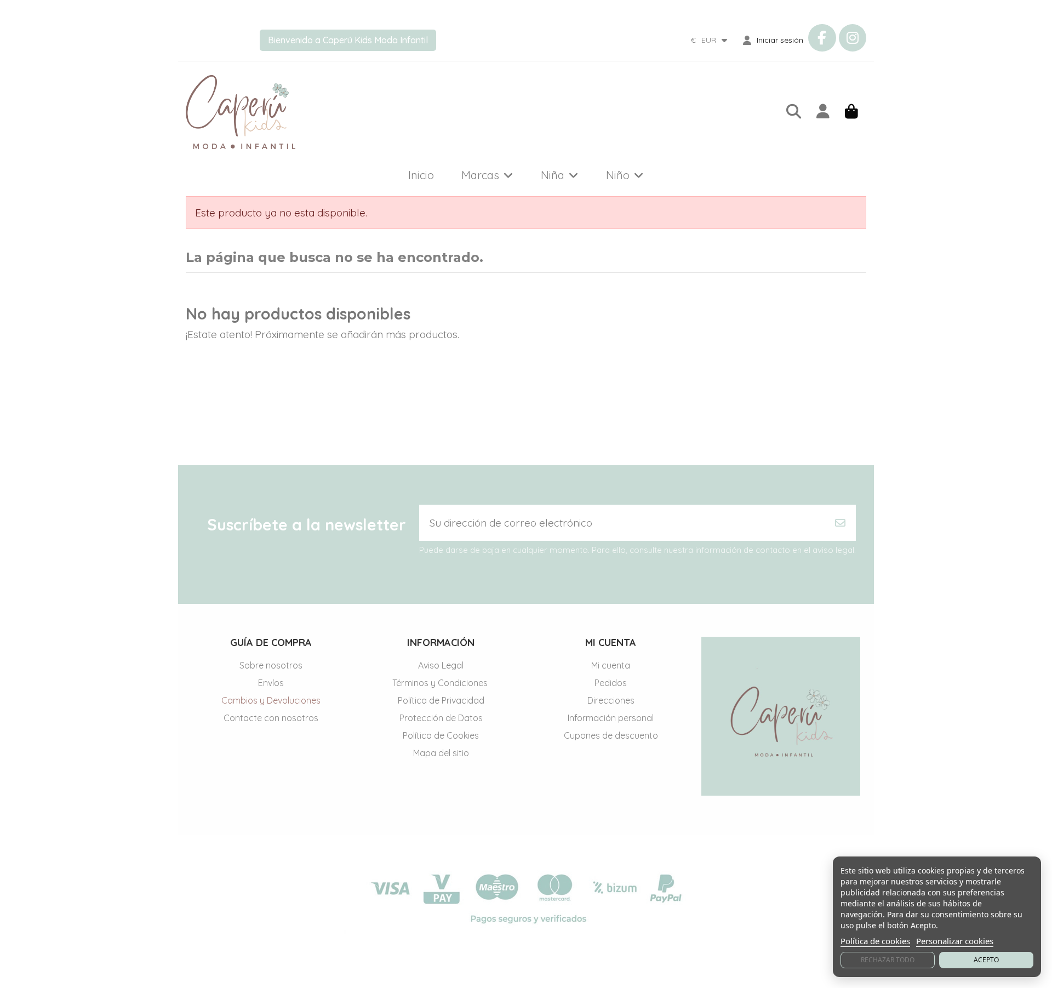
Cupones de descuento (611, 735)
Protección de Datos (441, 717)
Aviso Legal (441, 665)
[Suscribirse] (840, 523)
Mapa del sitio (441, 752)
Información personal (611, 717)
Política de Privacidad (441, 700)
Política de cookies (875, 940)
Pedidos (610, 682)
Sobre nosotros (270, 665)
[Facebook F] (822, 38)
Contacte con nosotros (271, 717)
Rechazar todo (887, 959)
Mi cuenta (610, 665)
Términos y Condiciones (441, 682)
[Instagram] (852, 38)
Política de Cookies (441, 735)
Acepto (986, 959)
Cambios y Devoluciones (271, 700)
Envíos (271, 682)
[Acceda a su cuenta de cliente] (823, 112)
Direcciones (610, 700)
